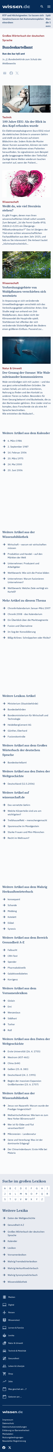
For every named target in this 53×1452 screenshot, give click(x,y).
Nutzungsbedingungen (12, 1437)
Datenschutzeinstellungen (14, 1426)
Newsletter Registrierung (14, 1441)
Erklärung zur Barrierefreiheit (15, 1430)
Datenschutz (8, 1423)
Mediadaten (7, 1434)
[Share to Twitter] (17, 73)
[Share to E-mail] (4, 73)
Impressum (7, 1419)
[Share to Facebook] (11, 73)
